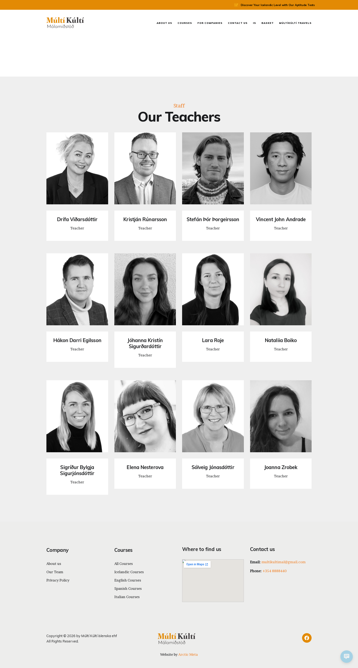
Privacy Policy (57, 580)
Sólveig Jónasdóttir (213, 467)
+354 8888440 (274, 571)
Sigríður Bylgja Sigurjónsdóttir (77, 470)
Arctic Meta (188, 654)
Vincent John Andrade (281, 219)
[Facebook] (307, 638)
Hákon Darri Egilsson (77, 340)
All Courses (123, 563)
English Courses (127, 580)
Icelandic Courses (129, 572)
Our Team (54, 572)
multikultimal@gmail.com (283, 562)
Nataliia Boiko (281, 340)
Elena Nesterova (145, 467)
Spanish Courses (128, 588)
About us (53, 563)
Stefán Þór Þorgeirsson (213, 219)
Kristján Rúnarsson (145, 219)
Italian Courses (127, 597)
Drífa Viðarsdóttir (77, 219)
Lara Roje (213, 340)
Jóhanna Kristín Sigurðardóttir (145, 343)
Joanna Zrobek (280, 467)
